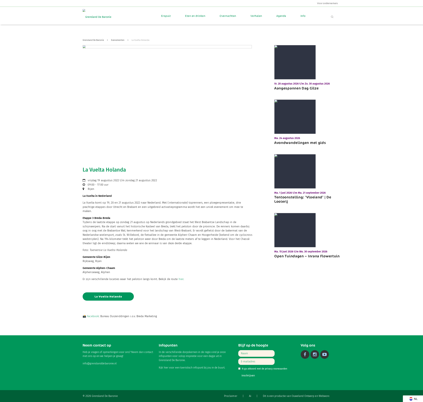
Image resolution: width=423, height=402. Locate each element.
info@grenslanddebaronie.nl (100, 363)
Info (303, 16)
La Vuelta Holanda (108, 296)
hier (181, 279)
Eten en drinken (195, 16)
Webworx (324, 396)
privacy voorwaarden (276, 368)
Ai (250, 396)
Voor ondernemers (327, 3)
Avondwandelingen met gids (300, 142)
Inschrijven (248, 375)
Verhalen (256, 16)
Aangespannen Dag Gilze (296, 88)
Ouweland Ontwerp (303, 396)
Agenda (281, 16)
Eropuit (166, 16)
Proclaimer (230, 396)
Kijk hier (163, 367)
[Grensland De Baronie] (97, 14)
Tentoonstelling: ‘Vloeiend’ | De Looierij (302, 199)
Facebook (93, 316)
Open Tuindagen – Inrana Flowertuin (307, 256)
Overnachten (228, 16)
